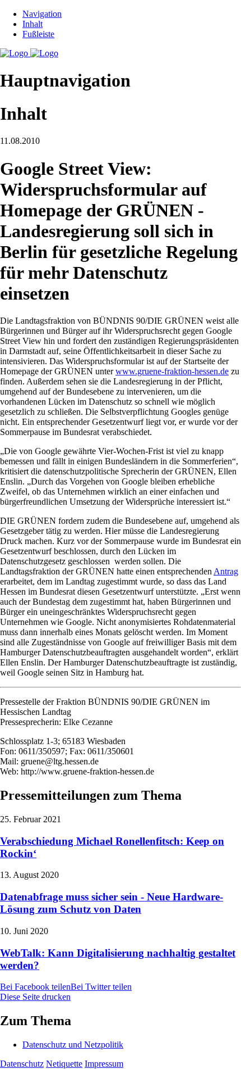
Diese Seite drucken (35, 997)
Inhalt (32, 24)
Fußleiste (38, 34)
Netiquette (64, 1063)
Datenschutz (22, 1063)
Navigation (42, 14)
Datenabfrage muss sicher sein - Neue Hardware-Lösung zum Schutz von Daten (111, 903)
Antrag (226, 571)
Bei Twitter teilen (101, 986)
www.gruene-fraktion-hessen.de (172, 371)
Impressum (104, 1063)
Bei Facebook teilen (35, 986)
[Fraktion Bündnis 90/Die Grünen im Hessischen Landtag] (29, 53)
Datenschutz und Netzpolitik (72, 1044)
